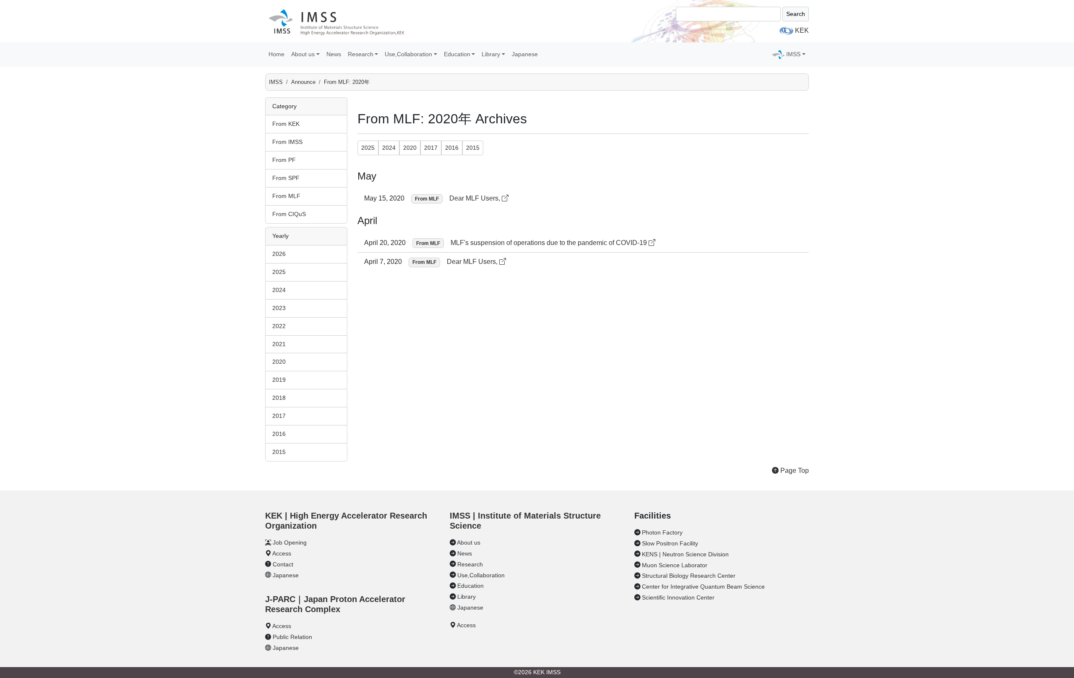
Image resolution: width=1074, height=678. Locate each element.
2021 (279, 344)
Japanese (525, 54)
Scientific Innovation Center (678, 597)
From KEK (286, 123)
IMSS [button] (793, 54)
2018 (279, 397)
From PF (284, 159)
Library (466, 596)
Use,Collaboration (481, 575)
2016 (279, 433)
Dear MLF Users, (475, 198)
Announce (303, 82)
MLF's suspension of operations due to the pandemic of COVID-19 (550, 242)
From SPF (286, 178)
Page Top (794, 470)
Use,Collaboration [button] (408, 54)
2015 (279, 452)
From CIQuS (289, 214)
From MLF (286, 196)
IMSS (276, 82)
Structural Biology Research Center (688, 575)
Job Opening (290, 542)
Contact (283, 564)
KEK (802, 30)
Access (281, 553)
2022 (279, 326)
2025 (279, 272)
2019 (279, 379)
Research (470, 564)
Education (470, 585)
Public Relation (292, 637)
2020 (279, 361)
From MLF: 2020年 (347, 82)
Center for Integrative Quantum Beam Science (703, 586)
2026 (279, 253)
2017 (279, 415)
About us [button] (303, 54)
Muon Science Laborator (674, 565)
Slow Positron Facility (670, 543)
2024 (279, 290)
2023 (279, 308)
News (333, 54)
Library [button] (491, 54)
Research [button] (360, 54)
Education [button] (457, 54)
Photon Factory (662, 532)
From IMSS (287, 141)
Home (276, 54)
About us (468, 542)
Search (795, 13)
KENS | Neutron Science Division (685, 554)
